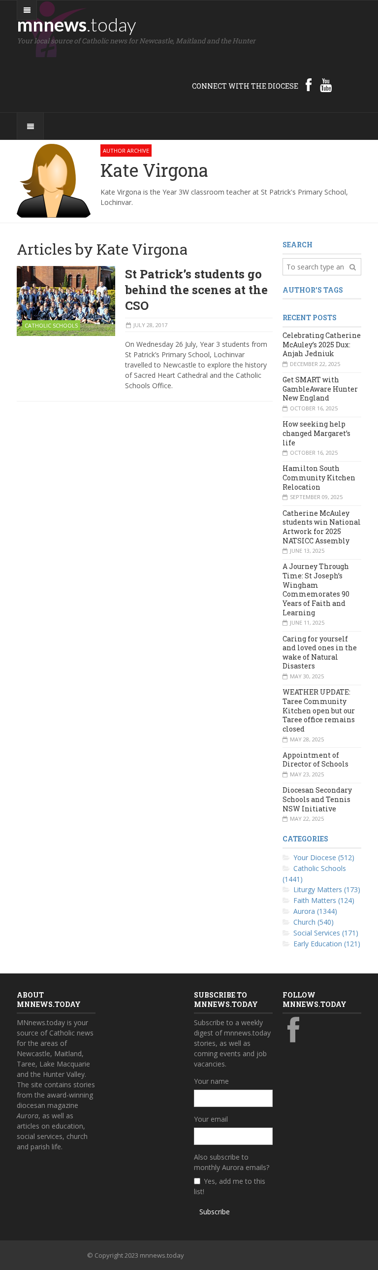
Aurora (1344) (315, 911)
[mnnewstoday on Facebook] (309, 84)
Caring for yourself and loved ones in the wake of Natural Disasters (320, 652)
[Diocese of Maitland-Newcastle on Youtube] (326, 84)
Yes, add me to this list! (229, 1186)
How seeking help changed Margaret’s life (316, 433)
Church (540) (313, 922)
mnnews (76, 24)
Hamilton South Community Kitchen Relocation (319, 477)
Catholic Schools (51, 325)
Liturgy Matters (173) (326, 889)
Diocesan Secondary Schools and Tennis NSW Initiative (317, 799)
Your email (211, 1119)
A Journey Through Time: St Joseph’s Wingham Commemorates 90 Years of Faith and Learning (316, 589)
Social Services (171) (325, 932)
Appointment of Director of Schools (315, 759)
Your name (211, 1081)
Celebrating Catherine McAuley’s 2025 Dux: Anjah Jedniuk (322, 344)
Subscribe (214, 1211)
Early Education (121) (326, 943)
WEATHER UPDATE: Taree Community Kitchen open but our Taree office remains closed (319, 710)
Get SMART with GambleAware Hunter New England (320, 388)
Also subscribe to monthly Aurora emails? (231, 1162)
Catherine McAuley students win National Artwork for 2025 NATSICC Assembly (322, 526)
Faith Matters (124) (323, 900)
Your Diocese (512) (323, 857)
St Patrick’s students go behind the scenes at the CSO (196, 289)
